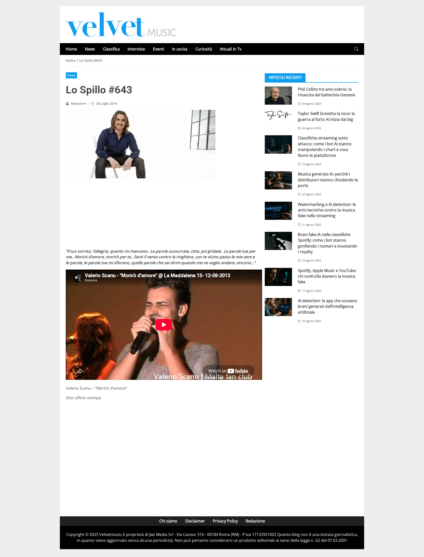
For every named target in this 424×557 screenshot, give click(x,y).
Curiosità (203, 49)
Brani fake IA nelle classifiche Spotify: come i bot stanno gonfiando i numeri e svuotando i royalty (327, 243)
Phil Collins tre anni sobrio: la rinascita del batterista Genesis (326, 91)
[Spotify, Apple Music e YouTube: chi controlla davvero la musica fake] (278, 277)
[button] (356, 49)
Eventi (158, 49)
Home (71, 49)
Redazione (255, 521)
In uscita (179, 49)
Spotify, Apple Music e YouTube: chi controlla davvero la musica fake (327, 276)
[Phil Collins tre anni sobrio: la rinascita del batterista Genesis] (278, 95)
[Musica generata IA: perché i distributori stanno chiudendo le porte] (278, 180)
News (90, 49)
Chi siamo (168, 521)
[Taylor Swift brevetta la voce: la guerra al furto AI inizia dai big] (278, 115)
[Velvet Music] (121, 24)
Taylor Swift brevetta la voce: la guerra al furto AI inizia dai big (326, 116)
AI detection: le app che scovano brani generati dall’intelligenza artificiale (327, 306)
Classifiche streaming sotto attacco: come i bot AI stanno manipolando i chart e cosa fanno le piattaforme (325, 146)
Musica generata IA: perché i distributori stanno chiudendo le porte (328, 179)
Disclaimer (195, 521)
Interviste (136, 49)
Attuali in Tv (230, 49)
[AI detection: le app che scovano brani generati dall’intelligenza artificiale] (278, 307)
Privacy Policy (225, 521)
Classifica (111, 49)
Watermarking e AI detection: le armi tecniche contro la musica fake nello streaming (327, 209)
